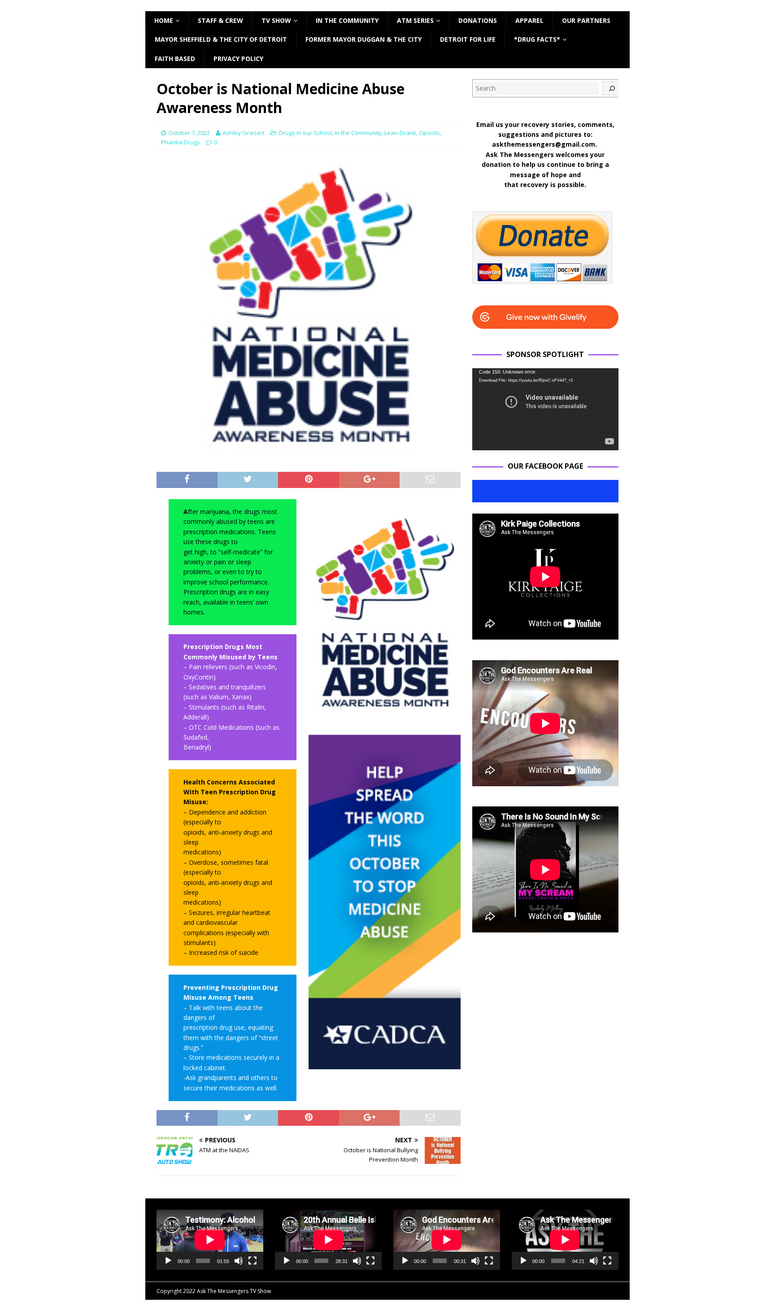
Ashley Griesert (243, 133)
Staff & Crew (220, 20)
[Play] (168, 1260)
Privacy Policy (238, 58)
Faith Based (175, 58)
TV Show (276, 20)
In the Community (358, 133)
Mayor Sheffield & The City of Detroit (221, 39)
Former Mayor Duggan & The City (363, 39)
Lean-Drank (400, 133)
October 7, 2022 (189, 133)
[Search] (612, 88)
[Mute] (238, 1260)
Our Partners (586, 20)
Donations (477, 20)
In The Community (347, 20)
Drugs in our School (305, 133)
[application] (545, 409)
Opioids (429, 133)
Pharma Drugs (180, 142)
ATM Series (415, 20)
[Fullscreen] (252, 1260)
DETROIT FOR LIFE (468, 39)
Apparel (529, 20)
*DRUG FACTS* (537, 39)
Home (163, 20)
